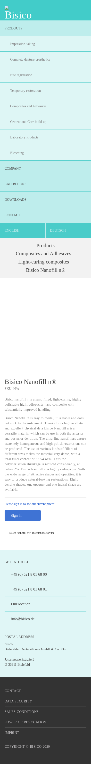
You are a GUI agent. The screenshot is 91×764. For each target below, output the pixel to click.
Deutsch (58, 230)
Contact (13, 691)
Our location (20, 604)
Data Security (18, 701)
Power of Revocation (25, 722)
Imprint (12, 733)
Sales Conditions (22, 712)
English (12, 230)
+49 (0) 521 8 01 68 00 (28, 574)
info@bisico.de (22, 619)
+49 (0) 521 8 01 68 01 (28, 589)
